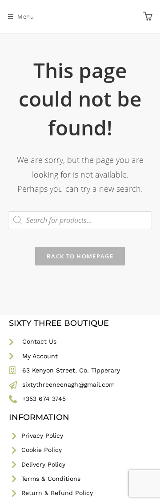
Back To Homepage (80, 256)
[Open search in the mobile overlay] (80, 220)
